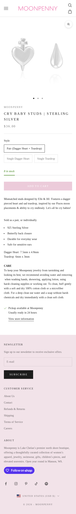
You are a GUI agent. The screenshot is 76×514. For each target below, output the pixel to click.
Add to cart (38, 186)
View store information (21, 318)
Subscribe (18, 374)
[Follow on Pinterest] (26, 484)
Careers (8, 428)
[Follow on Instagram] (16, 484)
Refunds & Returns (14, 409)
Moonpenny (13, 107)
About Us (9, 396)
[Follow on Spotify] (46, 484)
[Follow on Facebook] (6, 484)
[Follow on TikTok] (36, 484)
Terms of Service (13, 422)
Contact (8, 402)
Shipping (9, 415)
